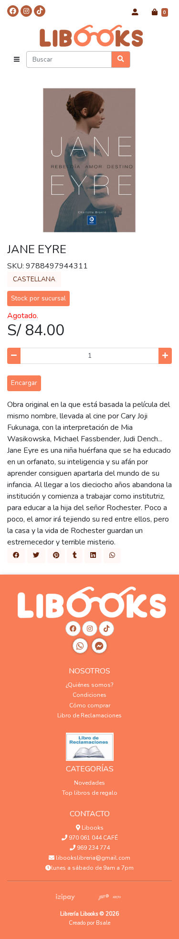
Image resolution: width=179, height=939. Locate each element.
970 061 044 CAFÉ (92, 838)
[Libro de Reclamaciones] (90, 744)
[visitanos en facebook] (13, 11)
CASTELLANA (34, 279)
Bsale (103, 923)
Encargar (24, 382)
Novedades (89, 783)
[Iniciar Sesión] (135, 12)
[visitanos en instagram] (26, 11)
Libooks (92, 828)
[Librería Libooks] (89, 35)
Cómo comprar (89, 705)
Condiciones (89, 695)
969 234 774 (92, 848)
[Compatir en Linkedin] (93, 555)
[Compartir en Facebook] (16, 555)
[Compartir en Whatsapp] (112, 555)
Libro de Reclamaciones (89, 715)
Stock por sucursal (38, 298)
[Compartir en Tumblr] (75, 555)
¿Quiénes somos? (90, 685)
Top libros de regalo (89, 793)
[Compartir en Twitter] (36, 555)
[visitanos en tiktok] (39, 11)
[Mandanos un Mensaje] (99, 645)
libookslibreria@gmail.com (92, 858)
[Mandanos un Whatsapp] (80, 645)
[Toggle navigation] (16, 59)
